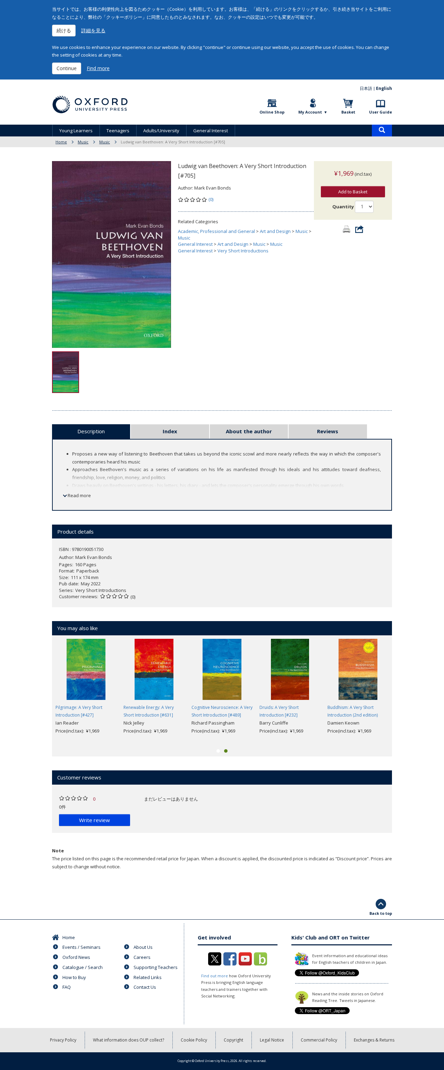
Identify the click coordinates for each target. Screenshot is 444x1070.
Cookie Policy (194, 1040)
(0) (210, 199)
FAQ (66, 987)
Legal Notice (272, 1040)
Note (58, 850)
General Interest (210, 130)
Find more (98, 68)
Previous (42, 690)
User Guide (380, 112)
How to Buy (74, 977)
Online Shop (271, 112)
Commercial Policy (319, 1040)
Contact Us (145, 987)
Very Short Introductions (242, 251)
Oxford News (76, 957)
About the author (249, 431)
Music (83, 141)
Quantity (343, 206)
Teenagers (117, 130)
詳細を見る (93, 30)
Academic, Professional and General (216, 231)
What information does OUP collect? (128, 1040)
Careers (142, 957)
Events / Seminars (81, 947)
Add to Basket (352, 192)
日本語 (366, 88)
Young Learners (76, 130)
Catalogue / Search (82, 967)
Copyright (233, 1040)
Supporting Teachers (156, 967)
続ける (64, 30)
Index (170, 431)
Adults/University (161, 130)
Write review (94, 820)
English (384, 88)
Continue (67, 68)
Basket (348, 112)
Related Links (148, 977)
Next (402, 690)
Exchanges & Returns (374, 1040)
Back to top (380, 913)
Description (91, 431)
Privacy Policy (63, 1040)
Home (61, 141)
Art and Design (275, 231)
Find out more (214, 975)
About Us (143, 947)
